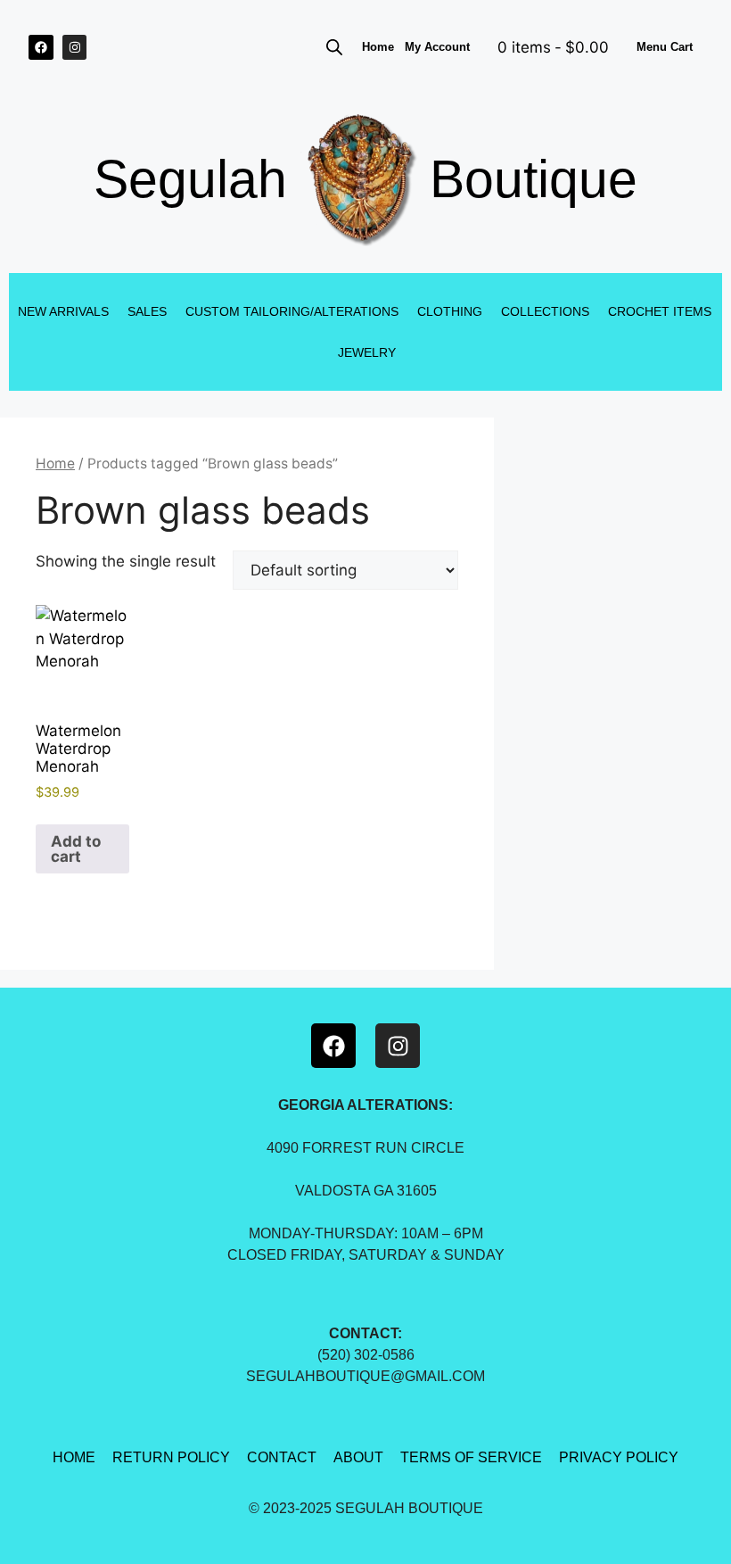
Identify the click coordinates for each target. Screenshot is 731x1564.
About (358, 1457)
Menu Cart (665, 47)
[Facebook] (41, 47)
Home (378, 47)
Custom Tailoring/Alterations (291, 311)
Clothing (449, 311)
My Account (437, 47)
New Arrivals (63, 311)
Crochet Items (659, 311)
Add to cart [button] (76, 848)
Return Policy (171, 1457)
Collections (545, 311)
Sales (147, 311)
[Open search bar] (334, 47)
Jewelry (367, 352)
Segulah (190, 179)
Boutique (533, 179)
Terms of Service (471, 1457)
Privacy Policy (618, 1457)
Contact (281, 1457)
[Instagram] (74, 47)
